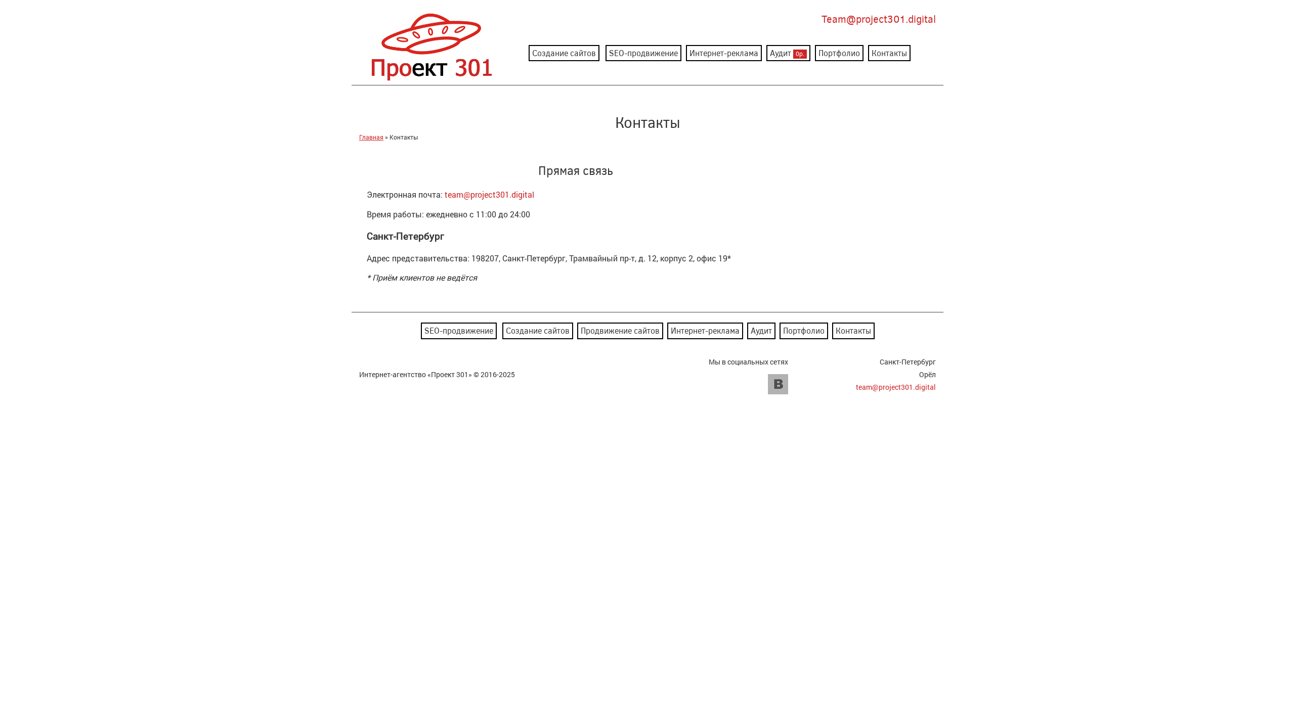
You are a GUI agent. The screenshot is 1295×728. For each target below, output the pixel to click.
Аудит (787, 53)
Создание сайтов (564, 53)
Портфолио (839, 53)
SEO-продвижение (643, 53)
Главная (371, 137)
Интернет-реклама (723, 53)
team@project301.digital (489, 194)
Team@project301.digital (879, 18)
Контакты (889, 53)
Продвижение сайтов (620, 330)
